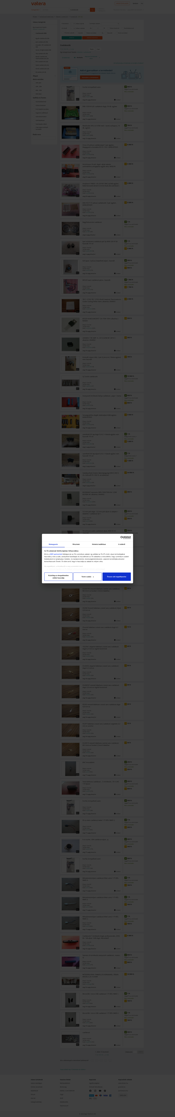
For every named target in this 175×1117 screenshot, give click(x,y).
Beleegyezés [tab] (53, 544)
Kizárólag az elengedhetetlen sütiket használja (58, 577)
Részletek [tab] (76, 544)
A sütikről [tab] (121, 544)
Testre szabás (86, 577)
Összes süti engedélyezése (116, 577)
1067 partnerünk (56, 554)
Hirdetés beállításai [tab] (99, 544)
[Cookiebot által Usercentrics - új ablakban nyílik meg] (122, 537)
